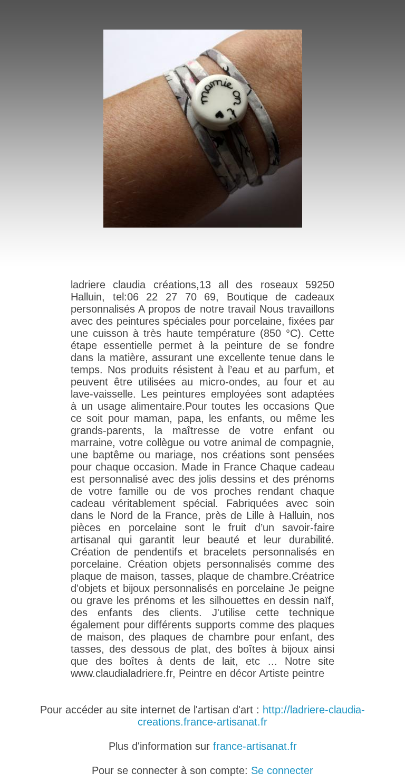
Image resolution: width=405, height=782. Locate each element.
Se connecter (282, 770)
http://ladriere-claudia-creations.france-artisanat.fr (251, 716)
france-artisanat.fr (255, 746)
